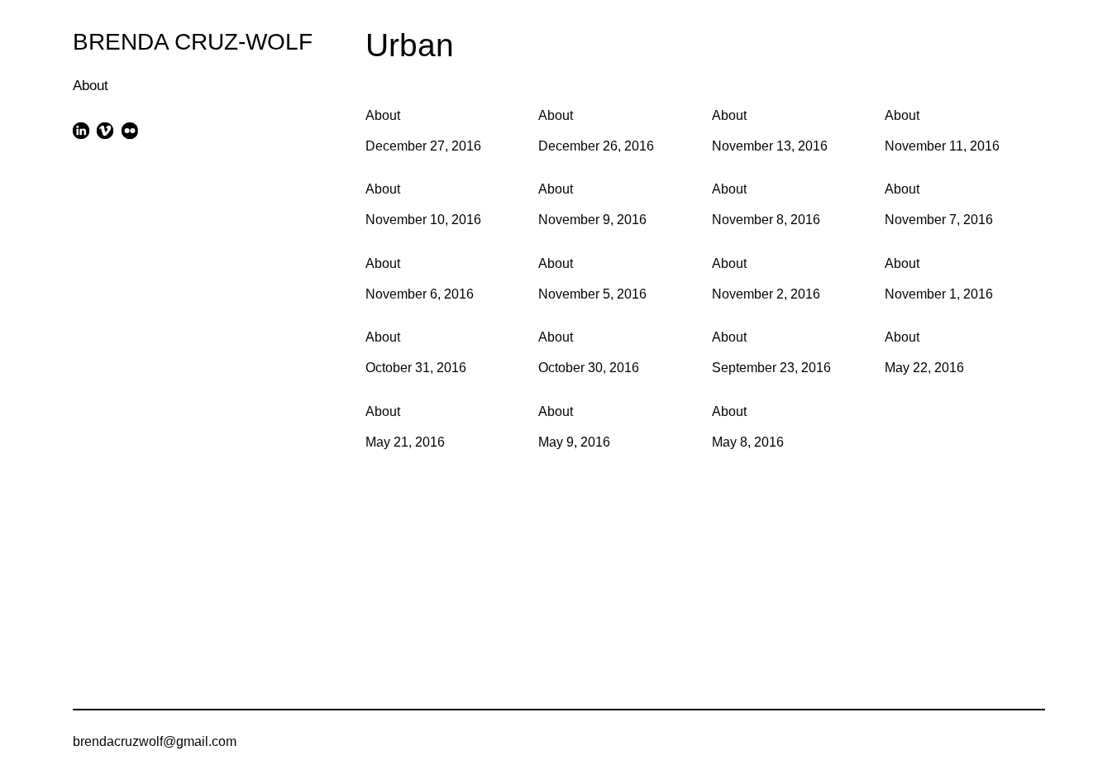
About (90, 85)
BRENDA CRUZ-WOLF (193, 41)
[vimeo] (105, 130)
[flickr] (129, 130)
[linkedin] (81, 130)
